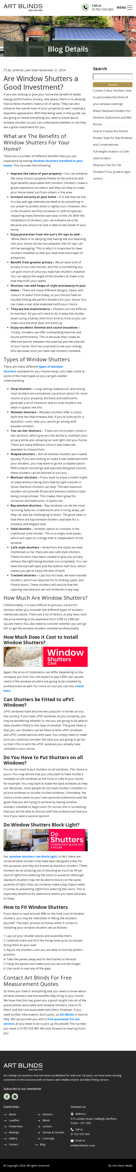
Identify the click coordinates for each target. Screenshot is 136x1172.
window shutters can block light (33, 856)
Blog (42, 1144)
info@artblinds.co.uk (83, 1145)
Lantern (47, 1126)
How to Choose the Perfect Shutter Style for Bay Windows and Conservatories (112, 138)
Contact (13, 1144)
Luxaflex (14, 1120)
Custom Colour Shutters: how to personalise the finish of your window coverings (112, 97)
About (12, 1114)
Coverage (48, 1138)
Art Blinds (67, 1014)
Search (100, 68)
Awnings (14, 1132)
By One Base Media (120, 1165)
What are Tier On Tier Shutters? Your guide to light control (111, 171)
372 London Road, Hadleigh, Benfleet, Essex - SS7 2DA (94, 1121)
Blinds (46, 1120)
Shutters (47, 1114)
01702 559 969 (102, 9)
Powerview (16, 1126)
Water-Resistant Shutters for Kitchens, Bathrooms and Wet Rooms (112, 117)
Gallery (13, 1138)
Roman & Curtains (53, 1132)
